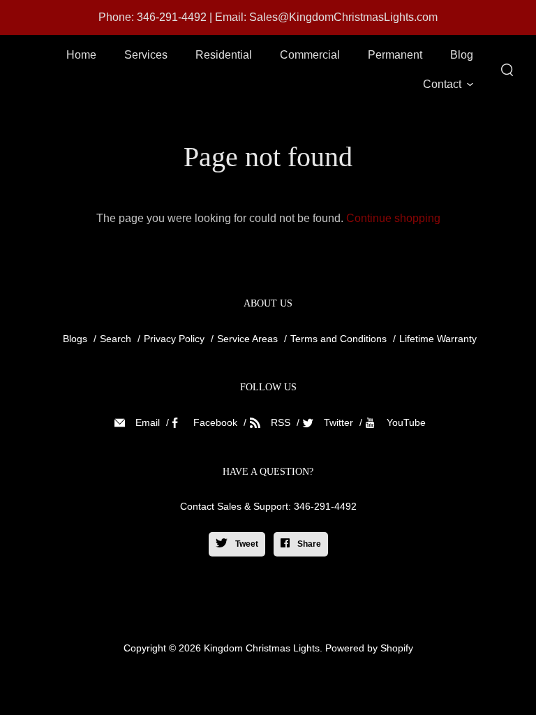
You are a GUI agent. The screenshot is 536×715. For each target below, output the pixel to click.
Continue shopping (393, 218)
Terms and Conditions (338, 338)
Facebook (215, 422)
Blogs (75, 338)
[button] (448, 84)
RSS (280, 422)
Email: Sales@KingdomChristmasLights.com (326, 17)
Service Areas (247, 338)
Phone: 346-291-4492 (152, 17)
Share (308, 544)
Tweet (245, 544)
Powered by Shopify (369, 648)
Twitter (338, 422)
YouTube (406, 422)
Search (115, 338)
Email (147, 422)
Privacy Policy (174, 338)
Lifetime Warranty (438, 338)
